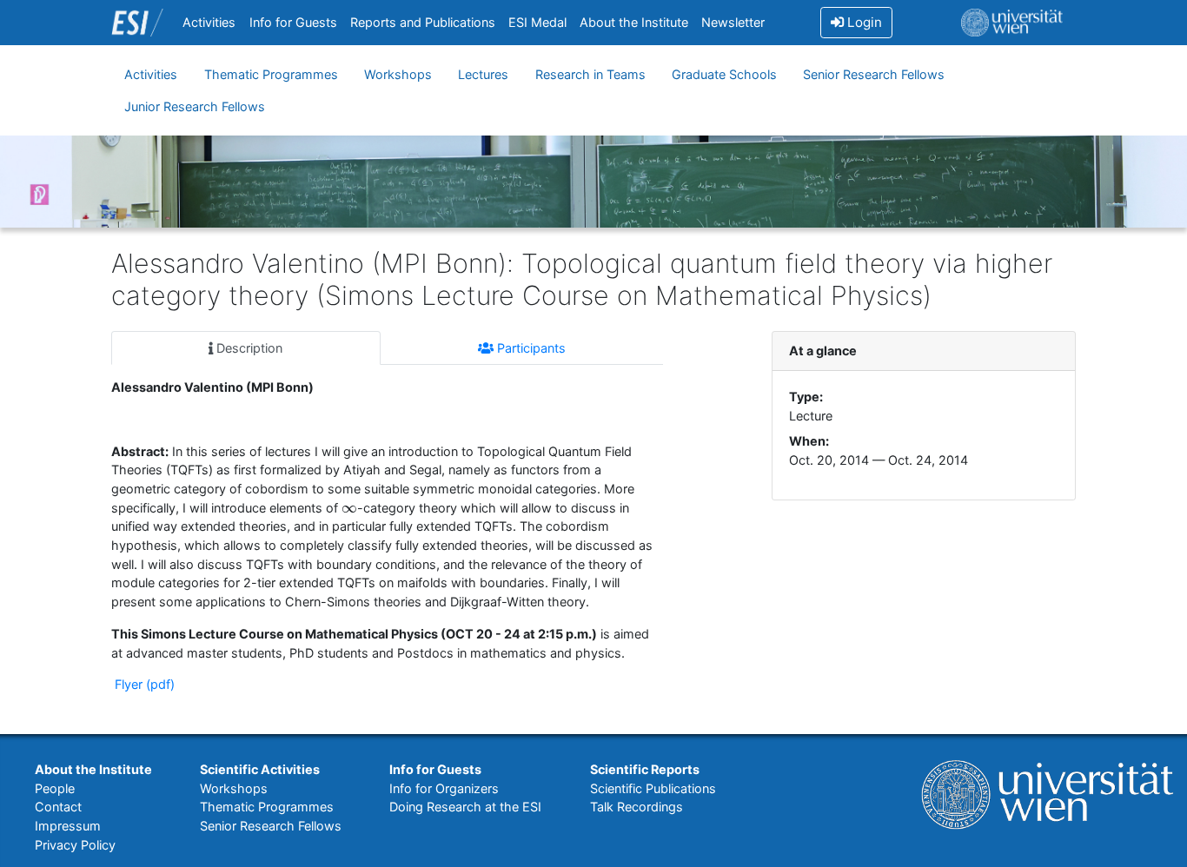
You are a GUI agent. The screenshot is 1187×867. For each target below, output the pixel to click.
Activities (208, 22)
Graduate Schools (724, 74)
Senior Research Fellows (874, 74)
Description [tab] (247, 348)
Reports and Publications (422, 22)
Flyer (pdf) (143, 684)
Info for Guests (293, 22)
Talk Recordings (636, 806)
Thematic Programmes (271, 74)
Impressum (68, 825)
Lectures (483, 74)
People (55, 788)
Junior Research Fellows (194, 106)
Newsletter (733, 22)
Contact (58, 806)
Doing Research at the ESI (465, 806)
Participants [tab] (530, 348)
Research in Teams (590, 74)
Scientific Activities (260, 769)
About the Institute (634, 22)
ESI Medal (537, 22)
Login (863, 22)
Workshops (398, 74)
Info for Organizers (444, 788)
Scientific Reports (645, 769)
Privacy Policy (75, 844)
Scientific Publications (653, 788)
